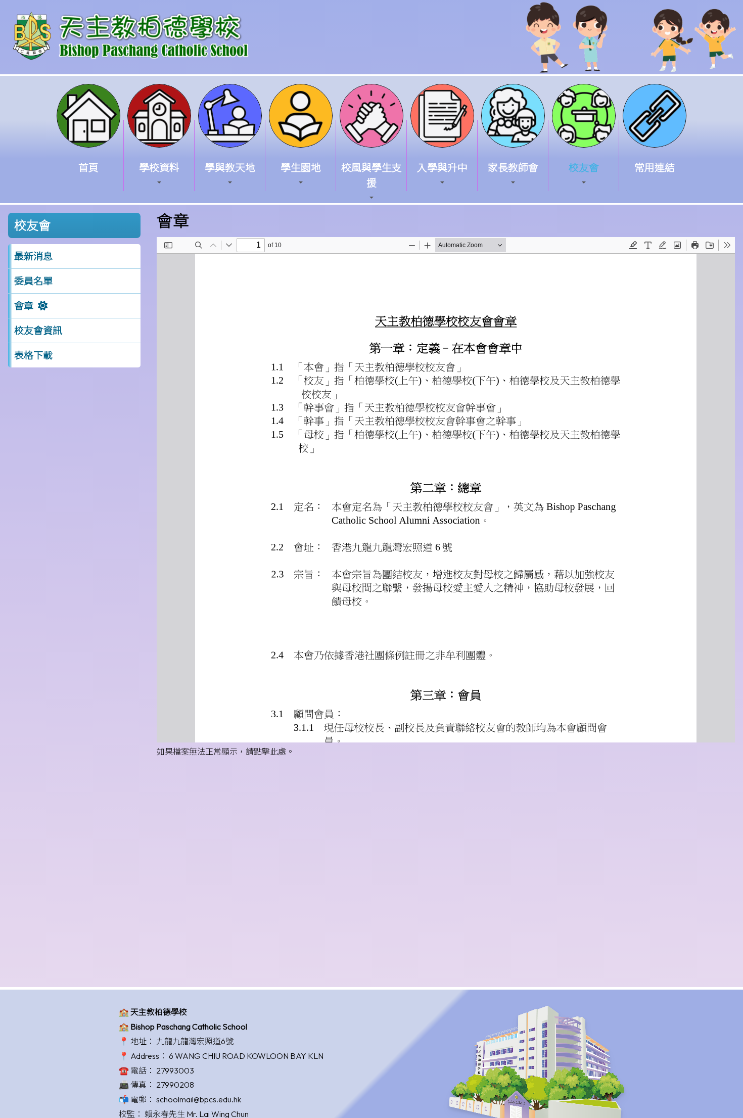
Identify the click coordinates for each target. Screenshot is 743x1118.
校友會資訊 (38, 330)
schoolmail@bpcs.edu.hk (198, 1099)
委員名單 (33, 281)
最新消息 (33, 256)
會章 (23, 306)
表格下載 (33, 355)
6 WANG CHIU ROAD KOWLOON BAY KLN (246, 1056)
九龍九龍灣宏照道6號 (195, 1041)
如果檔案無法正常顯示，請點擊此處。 (225, 752)
